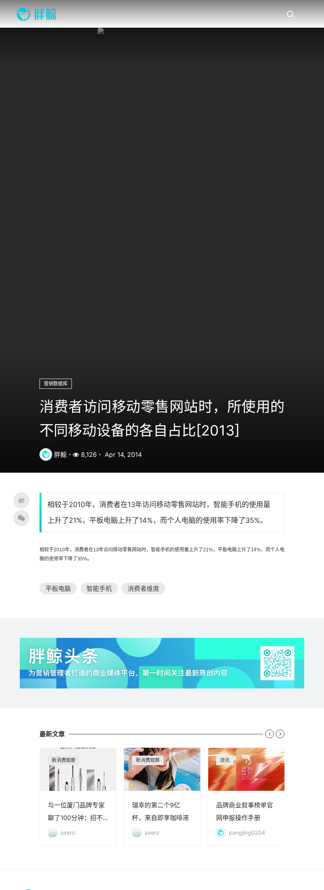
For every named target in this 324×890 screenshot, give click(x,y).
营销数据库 (56, 384)
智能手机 (99, 588)
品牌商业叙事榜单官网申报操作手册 (246, 796)
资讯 (225, 760)
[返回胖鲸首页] (36, 14)
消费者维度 (143, 588)
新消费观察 (63, 760)
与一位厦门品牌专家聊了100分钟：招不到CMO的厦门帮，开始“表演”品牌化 (78, 796)
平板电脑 (58, 588)
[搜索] (290, 14)
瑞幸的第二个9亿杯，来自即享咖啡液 (162, 796)
